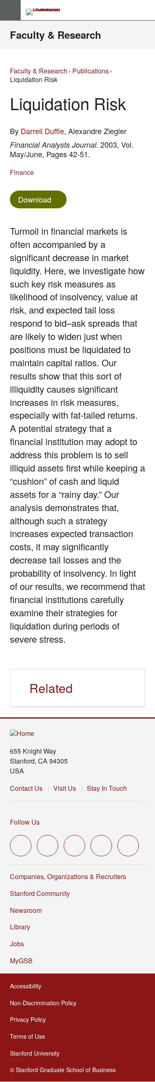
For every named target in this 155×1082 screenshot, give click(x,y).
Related (51, 688)
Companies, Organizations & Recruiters (68, 876)
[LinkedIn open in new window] (128, 845)
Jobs (17, 943)
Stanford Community (40, 893)
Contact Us (26, 788)
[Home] (22, 733)
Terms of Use (30, 1036)
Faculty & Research (55, 35)
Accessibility (28, 986)
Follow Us (25, 822)
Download (34, 199)
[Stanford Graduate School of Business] (46, 12)
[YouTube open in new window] (101, 845)
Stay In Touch (107, 788)
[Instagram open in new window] (74, 845)
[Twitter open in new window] (20, 845)
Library (20, 926)
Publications (90, 70)
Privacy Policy (30, 1019)
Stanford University (37, 1053)
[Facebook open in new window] (47, 845)
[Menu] (10, 10)
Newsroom (26, 910)
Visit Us (64, 788)
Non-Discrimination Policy (45, 1003)
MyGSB (24, 960)
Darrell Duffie (42, 130)
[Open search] (145, 10)
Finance (22, 172)
